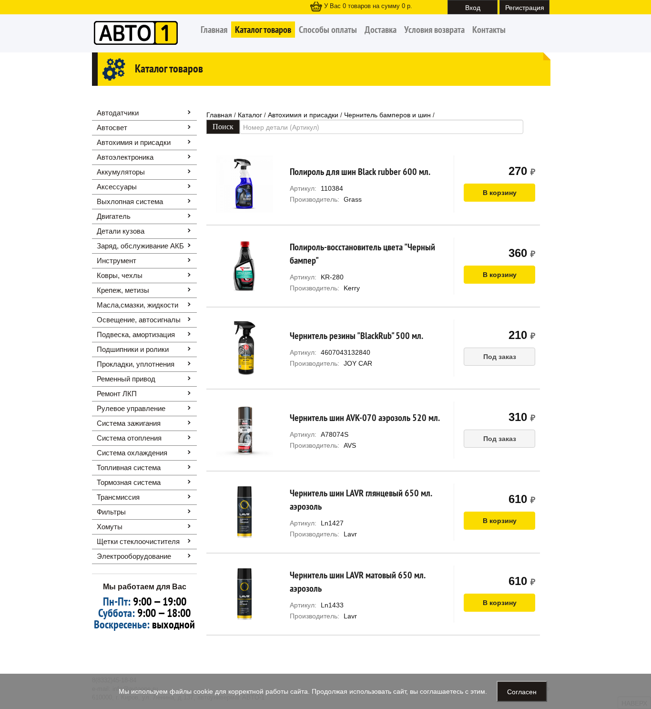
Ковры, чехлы (119, 275)
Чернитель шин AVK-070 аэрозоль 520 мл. (365, 417)
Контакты (489, 29)
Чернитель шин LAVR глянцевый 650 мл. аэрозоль (361, 500)
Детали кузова (120, 231)
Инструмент (116, 261)
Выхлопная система (130, 201)
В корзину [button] (500, 192)
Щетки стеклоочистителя (138, 541)
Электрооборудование (134, 556)
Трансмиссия (118, 497)
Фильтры (111, 512)
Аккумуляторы (121, 172)
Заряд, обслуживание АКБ (140, 246)
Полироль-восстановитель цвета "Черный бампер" (362, 254)
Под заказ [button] (499, 356)
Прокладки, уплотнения (135, 364)
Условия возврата (434, 29)
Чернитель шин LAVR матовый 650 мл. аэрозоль (357, 582)
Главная (214, 29)
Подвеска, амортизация (136, 334)
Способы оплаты (328, 29)
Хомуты (109, 527)
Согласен (522, 691)
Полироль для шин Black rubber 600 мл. (360, 171)
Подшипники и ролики (133, 349)
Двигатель (114, 216)
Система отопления (129, 438)
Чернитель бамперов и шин (387, 115)
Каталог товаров (263, 29)
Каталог (250, 115)
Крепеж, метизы (123, 290)
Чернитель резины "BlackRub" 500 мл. (356, 335)
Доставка (381, 29)
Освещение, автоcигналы (139, 320)
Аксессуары (117, 187)
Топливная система (129, 467)
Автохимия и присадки (134, 142)
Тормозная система (129, 482)
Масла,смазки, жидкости (137, 305)
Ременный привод (126, 379)
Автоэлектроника (125, 157)
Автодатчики (118, 113)
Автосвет (112, 127)
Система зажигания (129, 423)
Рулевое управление (131, 408)
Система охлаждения (132, 453)
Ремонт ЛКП (117, 394)
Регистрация (524, 7)
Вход (472, 7)
